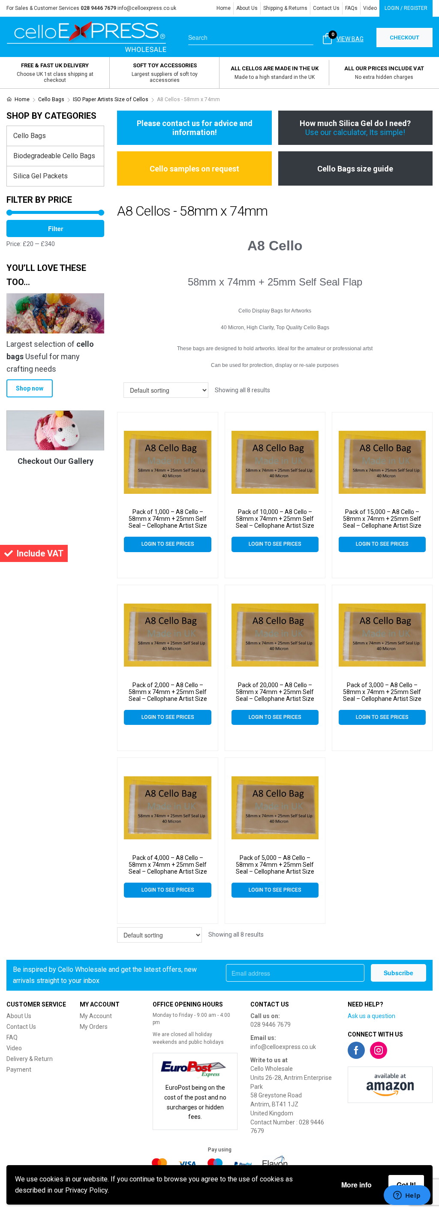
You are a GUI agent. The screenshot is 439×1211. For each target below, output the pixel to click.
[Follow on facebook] (356, 1050)
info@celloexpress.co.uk (146, 8)
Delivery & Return (29, 1058)
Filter (55, 228)
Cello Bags (51, 99)
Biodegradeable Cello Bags (54, 156)
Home (223, 8)
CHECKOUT (404, 37)
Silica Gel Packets (40, 176)
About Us (247, 8)
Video (370, 8)
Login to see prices (167, 544)
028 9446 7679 (270, 1024)
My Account (96, 1016)
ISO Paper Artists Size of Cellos (110, 99)
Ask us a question (371, 1016)
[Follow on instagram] (378, 1050)
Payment (18, 1069)
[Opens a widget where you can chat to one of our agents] (406, 1196)
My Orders (94, 1026)
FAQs (351, 8)
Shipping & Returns (285, 8)
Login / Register (406, 8)
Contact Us (326, 8)
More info (356, 1185)
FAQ (12, 1037)
